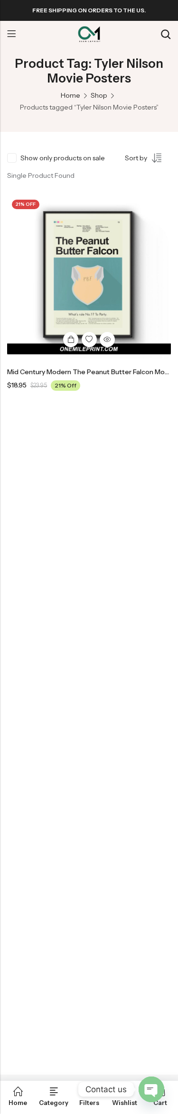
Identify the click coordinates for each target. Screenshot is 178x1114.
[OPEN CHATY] (151, 1089)
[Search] (165, 34)
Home (70, 95)
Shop (99, 95)
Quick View (107, 339)
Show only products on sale (62, 158)
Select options (70, 339)
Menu (11, 34)
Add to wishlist (89, 339)
